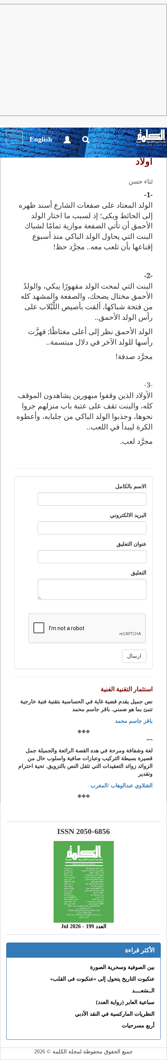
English (41, 139)
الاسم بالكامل (130, 486)
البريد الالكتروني (128, 515)
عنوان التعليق (131, 544)
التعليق (138, 573)
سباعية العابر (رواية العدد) (125, 1002)
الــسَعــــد (143, 990)
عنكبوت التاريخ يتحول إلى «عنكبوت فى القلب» (102, 979)
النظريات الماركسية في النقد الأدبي (115, 1014)
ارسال (134, 656)
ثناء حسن (141, 181)
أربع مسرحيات (138, 1025)
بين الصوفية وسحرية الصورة (122, 967)
